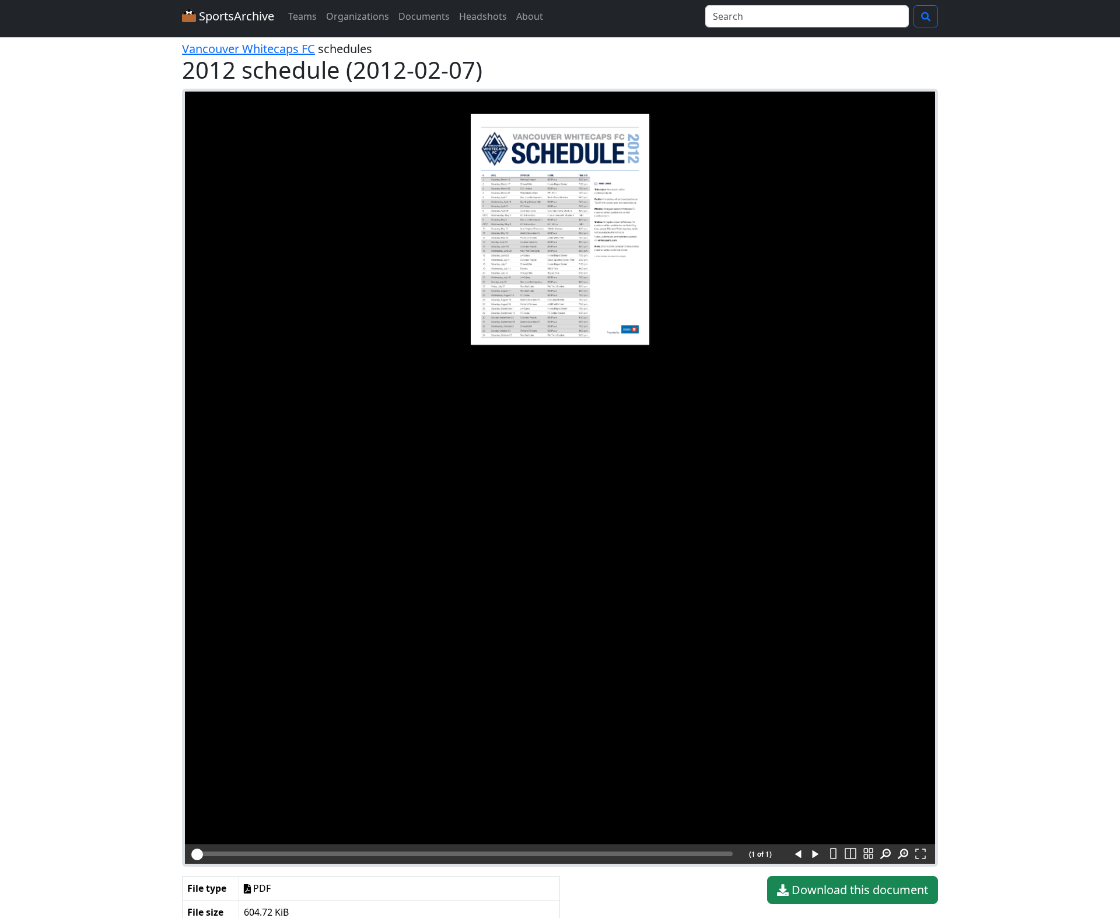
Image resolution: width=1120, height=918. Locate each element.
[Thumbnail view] (868, 854)
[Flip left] (798, 854)
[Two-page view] (850, 854)
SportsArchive (235, 16)
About (529, 16)
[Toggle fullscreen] (920, 854)
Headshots (483, 16)
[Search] (926, 16)
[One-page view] (833, 854)
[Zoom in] (903, 854)
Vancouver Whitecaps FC (248, 49)
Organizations (357, 16)
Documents (424, 16)
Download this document (858, 890)
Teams (302, 16)
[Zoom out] (885, 854)
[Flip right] (815, 854)
